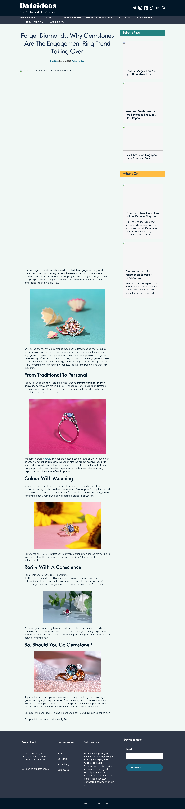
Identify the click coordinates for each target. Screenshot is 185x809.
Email (129, 749)
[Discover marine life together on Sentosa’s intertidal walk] (143, 254)
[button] (163, 8)
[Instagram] (140, 8)
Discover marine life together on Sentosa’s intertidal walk (139, 275)
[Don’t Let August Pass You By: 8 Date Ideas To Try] (143, 53)
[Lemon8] (157, 8)
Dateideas (38, 6)
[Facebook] (146, 8)
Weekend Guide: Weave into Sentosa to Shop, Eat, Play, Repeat (141, 115)
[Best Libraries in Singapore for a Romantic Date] (143, 137)
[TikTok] (151, 8)
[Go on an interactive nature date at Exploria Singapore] (143, 196)
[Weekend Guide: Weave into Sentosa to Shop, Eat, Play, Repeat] (143, 94)
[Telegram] (134, 8)
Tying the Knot (78, 61)
